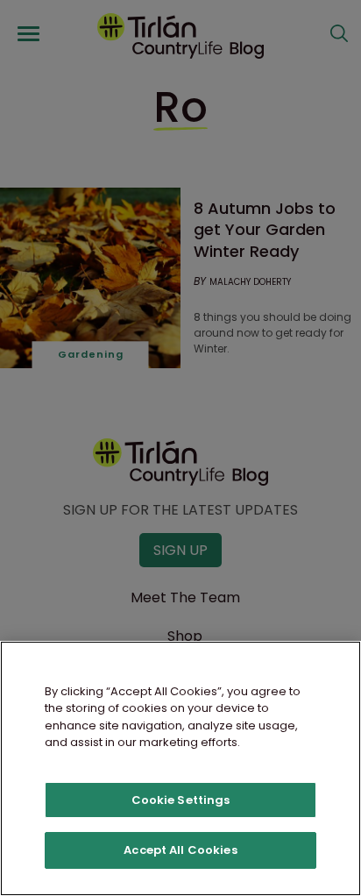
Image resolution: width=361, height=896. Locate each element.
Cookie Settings (180, 800)
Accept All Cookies (180, 850)
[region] (180, 768)
